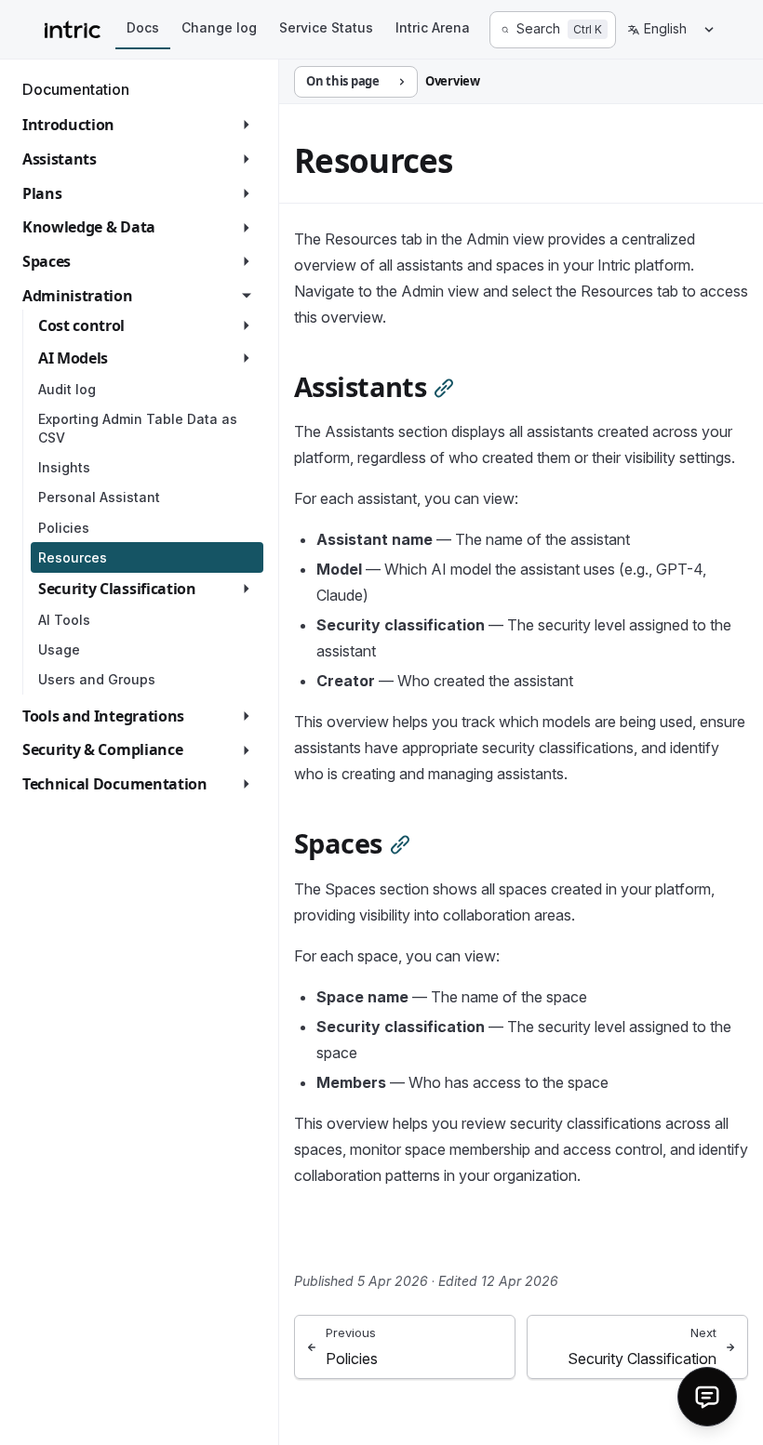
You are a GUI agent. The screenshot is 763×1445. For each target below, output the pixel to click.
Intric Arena (432, 27)
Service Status (326, 27)
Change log (219, 27)
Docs (143, 27)
